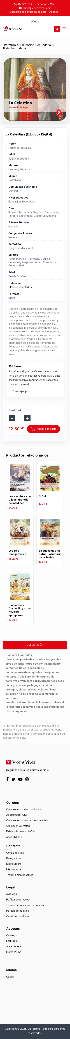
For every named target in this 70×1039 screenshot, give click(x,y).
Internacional (13, 869)
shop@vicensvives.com (36, 8)
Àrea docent (13, 946)
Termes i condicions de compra (25, 905)
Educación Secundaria (35, 45)
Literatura (9, 45)
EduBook (11, 940)
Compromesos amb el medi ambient (27, 820)
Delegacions (13, 858)
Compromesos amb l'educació (24, 809)
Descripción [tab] (35, 644)
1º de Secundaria (14, 48)
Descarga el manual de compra (28, 11)
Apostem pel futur (16, 814)
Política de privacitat (18, 899)
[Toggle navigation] (64, 29)
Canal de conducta (17, 916)
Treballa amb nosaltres (19, 874)
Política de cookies (17, 910)
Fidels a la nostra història (20, 831)
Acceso (53, 11)
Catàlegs (11, 935)
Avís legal (11, 893)
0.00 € (12, 29)
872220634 (25, 4)
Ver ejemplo (22, 391)
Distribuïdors (13, 863)
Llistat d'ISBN (14, 951)
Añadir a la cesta (46, 428)
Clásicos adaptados (20, 287)
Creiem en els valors (18, 825)
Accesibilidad (14, 836)
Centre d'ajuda (15, 852)
